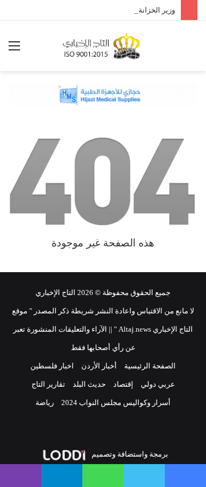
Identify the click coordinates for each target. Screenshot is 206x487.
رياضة (44, 402)
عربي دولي (158, 384)
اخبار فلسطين (52, 366)
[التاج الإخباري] (103, 46)
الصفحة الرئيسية (150, 366)
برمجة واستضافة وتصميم (129, 454)
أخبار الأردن (99, 366)
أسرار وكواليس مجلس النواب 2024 (116, 402)
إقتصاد (123, 384)
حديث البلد (89, 384)
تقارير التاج (48, 384)
